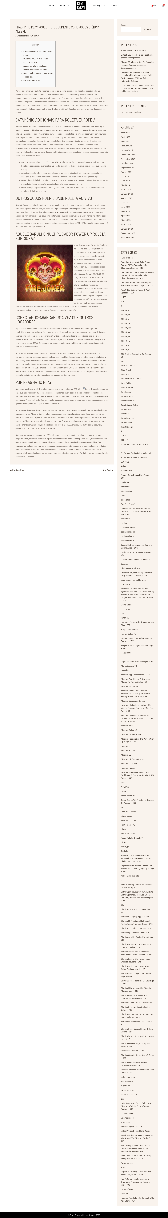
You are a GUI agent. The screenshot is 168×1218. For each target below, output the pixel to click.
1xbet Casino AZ (128, 401)
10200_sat (125, 314)
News (123, 791)
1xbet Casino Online (129, 405)
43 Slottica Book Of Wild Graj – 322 (136, 444)
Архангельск (127, 1163)
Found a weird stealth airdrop (133, 50)
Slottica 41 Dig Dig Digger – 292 (135, 917)
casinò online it (127, 540)
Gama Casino (127, 605)
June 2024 (125, 181)
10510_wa (125, 341)
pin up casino (126, 816)
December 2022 (128, 233)
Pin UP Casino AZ (128, 820)
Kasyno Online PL (128, 634)
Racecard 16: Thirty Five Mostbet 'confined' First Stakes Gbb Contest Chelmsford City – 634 (136, 858)
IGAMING (125, 618)
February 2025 (127, 146)
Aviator (124, 466)
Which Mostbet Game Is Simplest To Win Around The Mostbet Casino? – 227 (137, 1138)
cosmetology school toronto (133, 580)
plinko (123, 842)
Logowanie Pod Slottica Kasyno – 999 (137, 661)
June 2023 (125, 207)
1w (122, 361)
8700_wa (125, 462)
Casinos (124, 564)
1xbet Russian (127, 427)
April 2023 (125, 216)
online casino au (128, 796)
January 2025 (127, 150)
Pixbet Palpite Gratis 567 (132, 838)
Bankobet (125, 482)
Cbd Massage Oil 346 (130, 568)
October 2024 (127, 163)
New (123, 782)
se (122, 880)
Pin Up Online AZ (128, 825)
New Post (125, 787)
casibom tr (125, 519)
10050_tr (125, 310)
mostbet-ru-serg (128, 768)
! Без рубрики (127, 258)
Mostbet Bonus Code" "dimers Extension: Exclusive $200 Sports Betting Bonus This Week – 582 (135, 694)
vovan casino (126, 1122)
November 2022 (128, 238)
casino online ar (128, 536)
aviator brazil (126, 471)
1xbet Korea (126, 409)
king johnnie (126, 653)
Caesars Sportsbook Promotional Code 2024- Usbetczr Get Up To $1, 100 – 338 (136, 511)
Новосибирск (127, 1189)
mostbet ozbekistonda (131, 734)
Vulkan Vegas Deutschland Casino (135, 1131)
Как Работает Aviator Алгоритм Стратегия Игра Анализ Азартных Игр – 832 (136, 1182)
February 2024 (127, 189)
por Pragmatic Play (31, 80)
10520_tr (125, 345)
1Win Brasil (126, 370)
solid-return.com (128, 1077)
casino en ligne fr (128, 527)
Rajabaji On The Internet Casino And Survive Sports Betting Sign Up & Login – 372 (137, 869)
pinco (123, 829)
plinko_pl (125, 847)
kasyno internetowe (129, 629)
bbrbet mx (125, 487)
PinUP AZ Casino (128, 833)
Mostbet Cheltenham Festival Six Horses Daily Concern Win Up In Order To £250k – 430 (137, 718)
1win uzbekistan (128, 387)
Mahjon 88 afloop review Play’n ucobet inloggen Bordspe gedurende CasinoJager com (137, 65)
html (123, 613)
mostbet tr (125, 746)
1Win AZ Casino (128, 366)
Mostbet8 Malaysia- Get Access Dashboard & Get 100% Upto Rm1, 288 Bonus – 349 (137, 775)
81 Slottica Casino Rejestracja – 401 (136, 453)
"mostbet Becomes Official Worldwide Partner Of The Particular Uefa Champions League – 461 (137, 275)
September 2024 (128, 168)
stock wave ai (127, 1081)
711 (122, 449)
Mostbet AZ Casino (129, 686)
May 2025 (125, 133)
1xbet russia (126, 422)
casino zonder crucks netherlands (135, 559)
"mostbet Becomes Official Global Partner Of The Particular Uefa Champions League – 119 (135, 265)
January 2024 (127, 194)
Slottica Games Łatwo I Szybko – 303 (137, 1002)
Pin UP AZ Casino (128, 812)
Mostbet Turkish (128, 750)
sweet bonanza (127, 1090)
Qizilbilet (124, 851)
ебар (123, 1167)
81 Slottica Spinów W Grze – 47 (134, 457)
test (122, 1099)
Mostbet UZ (126, 755)
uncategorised (127, 1113)
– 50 (123, 301)
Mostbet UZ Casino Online (132, 759)
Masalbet (125, 670)
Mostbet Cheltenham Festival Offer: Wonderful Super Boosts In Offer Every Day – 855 (137, 708)
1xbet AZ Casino (128, 396)
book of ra (125, 500)
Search (124, 25)
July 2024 (125, 176)
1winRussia (126, 392)
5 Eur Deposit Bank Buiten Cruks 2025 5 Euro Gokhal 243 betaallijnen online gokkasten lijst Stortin (137, 88)
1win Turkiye (126, 383)
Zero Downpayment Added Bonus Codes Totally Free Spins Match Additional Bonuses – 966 (135, 1148)
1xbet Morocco (127, 418)
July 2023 (125, 203)
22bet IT (124, 440)
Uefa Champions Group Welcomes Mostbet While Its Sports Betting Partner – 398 (136, 1106)
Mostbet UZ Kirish (129, 763)
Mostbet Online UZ (129, 730)
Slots (123, 905)
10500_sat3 (126, 336)
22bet (123, 436)
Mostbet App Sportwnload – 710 (135, 675)
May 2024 (125, 185)
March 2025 (126, 141)
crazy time (125, 584)
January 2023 (127, 229)
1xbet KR (125, 414)
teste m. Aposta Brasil (58, 212)
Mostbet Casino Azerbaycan (133, 701)
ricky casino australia (130, 876)
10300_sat (125, 323)
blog (123, 495)
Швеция (124, 1194)
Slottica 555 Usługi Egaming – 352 (136, 928)
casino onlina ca (128, 532)
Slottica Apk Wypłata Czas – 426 (135, 933)
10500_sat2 (126, 332)
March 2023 (126, 220)
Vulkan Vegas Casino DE (131, 1126)
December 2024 (128, 154)
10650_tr (125, 349)
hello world (126, 609)
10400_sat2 (126, 328)
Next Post (108, 470)
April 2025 (125, 137)
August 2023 (126, 198)
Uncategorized (23, 36)
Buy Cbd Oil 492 (128, 504)
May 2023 (125, 211)
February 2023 (127, 224)
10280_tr (125, 319)
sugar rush (125, 1086)
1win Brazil (125, 374)
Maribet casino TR (129, 666)
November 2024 (128, 159)
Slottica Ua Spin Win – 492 (132, 1051)
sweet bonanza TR (129, 1094)
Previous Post (17, 470)
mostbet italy (126, 726)
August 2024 (126, 172)
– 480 (123, 297)
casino (124, 523)
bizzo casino (126, 491)
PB (122, 807)
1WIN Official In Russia (131, 379)
